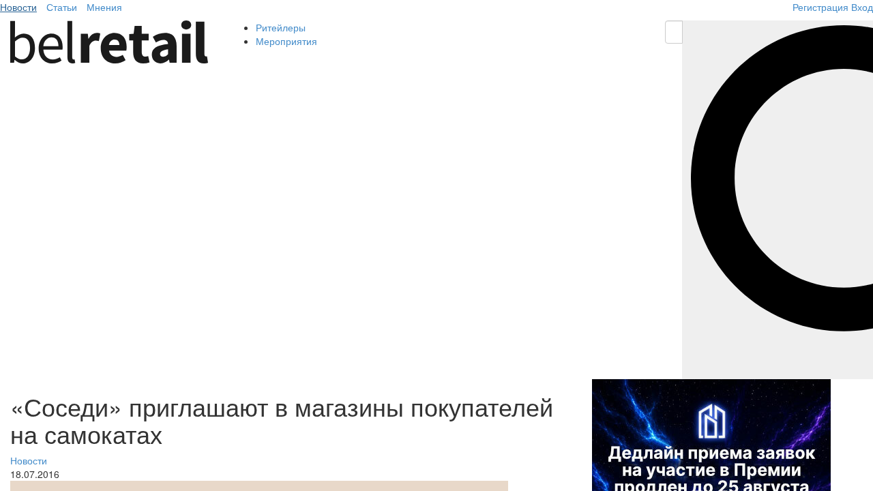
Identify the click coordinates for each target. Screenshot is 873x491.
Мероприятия (286, 41)
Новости (18, 7)
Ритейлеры (281, 27)
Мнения (104, 7)
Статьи (61, 7)
